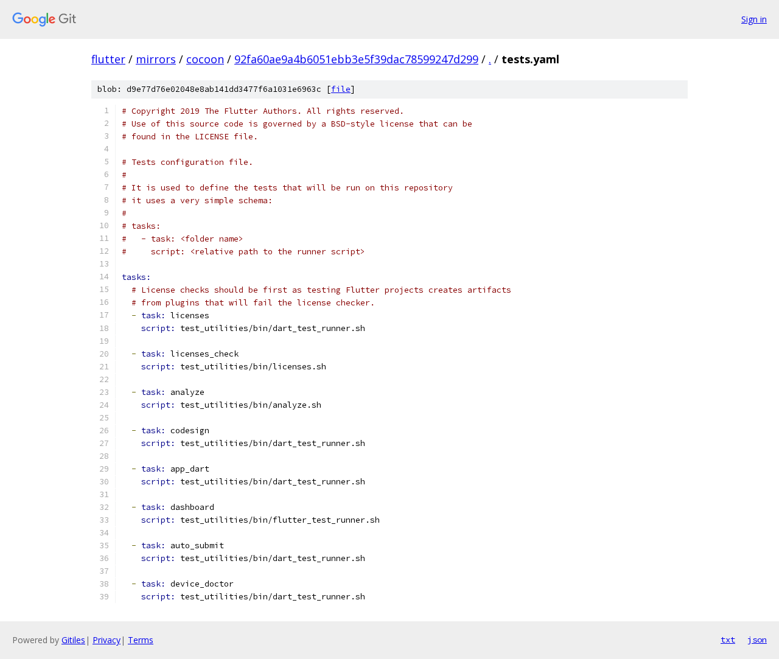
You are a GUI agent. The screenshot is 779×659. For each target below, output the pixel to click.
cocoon (205, 59)
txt (728, 639)
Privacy (107, 640)
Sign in (754, 19)
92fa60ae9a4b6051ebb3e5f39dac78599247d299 (356, 59)
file (341, 89)
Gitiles (73, 640)
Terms (140, 640)
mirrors (156, 59)
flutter (108, 59)
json (757, 639)
